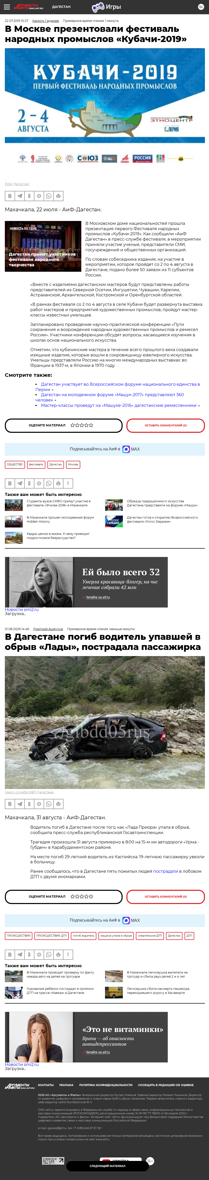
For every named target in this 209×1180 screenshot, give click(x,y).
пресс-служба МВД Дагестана (29, 792)
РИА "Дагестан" (17, 184)
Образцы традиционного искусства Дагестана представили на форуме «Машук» (162, 503)
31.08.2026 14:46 (17, 629)
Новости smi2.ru (22, 609)
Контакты (46, 1085)
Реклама (66, 1085)
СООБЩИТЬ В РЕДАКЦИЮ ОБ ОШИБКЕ (166, 1085)
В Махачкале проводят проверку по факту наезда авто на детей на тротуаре (60, 974)
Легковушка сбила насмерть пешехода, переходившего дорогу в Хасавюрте (158, 991)
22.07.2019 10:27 (16, 21)
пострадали (166, 871)
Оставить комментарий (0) (166, 425)
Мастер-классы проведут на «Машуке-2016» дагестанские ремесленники (119, 405)
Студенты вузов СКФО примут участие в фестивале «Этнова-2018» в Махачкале (58, 503)
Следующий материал (107, 1166)
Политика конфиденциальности (105, 1085)
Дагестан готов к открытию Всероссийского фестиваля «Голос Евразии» (162, 519)
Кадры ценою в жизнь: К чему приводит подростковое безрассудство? (58, 536)
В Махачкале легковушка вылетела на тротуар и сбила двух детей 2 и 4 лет (157, 974)
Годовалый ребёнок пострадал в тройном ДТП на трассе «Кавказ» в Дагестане (60, 991)
